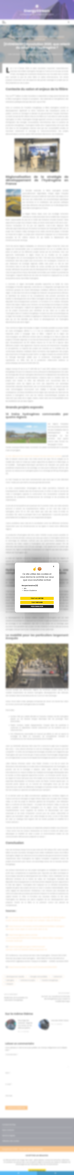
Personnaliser (37, 606)
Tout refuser (37, 602)
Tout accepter (37, 598)
